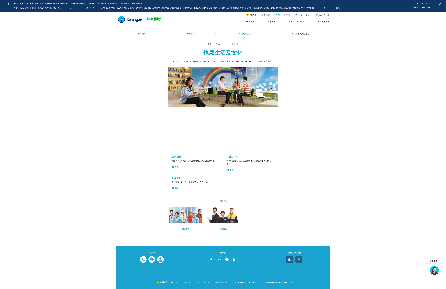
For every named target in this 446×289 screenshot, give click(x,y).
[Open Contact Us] (313, 15)
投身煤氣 (277, 15)
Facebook (211, 259)
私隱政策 (186, 282)
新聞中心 (287, 15)
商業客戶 (271, 21)
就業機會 (141, 34)
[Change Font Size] (320, 15)
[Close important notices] (440, 4)
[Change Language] (324, 15)
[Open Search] (328, 15)
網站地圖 (174, 282)
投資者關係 (298, 15)
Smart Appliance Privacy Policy (246, 282)
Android (299, 259)
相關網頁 (164, 282)
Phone (143, 259)
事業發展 (190, 34)
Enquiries (151, 259)
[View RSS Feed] (309, 15)
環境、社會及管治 (296, 21)
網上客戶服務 (323, 21)
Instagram (219, 259)
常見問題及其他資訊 (300, 34)
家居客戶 (250, 21)
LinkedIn (234, 259)
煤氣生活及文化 (243, 34)
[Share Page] (305, 15)
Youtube (227, 259)
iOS (289, 259)
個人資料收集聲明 (202, 282)
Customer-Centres (160, 259)
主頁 (210, 44)
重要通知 (253, 15)
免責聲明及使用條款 (222, 282)
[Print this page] (317, 15)
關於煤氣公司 (266, 15)
